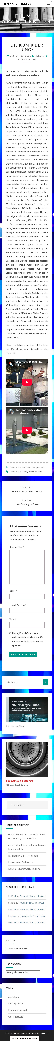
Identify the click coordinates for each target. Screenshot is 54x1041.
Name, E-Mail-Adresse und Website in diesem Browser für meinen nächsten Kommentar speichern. (27, 639)
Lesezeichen (17, 805)
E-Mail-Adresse (17, 604)
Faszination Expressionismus (23, 855)
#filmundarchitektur (17, 784)
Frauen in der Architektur (21, 862)
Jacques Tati (38, 467)
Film (24, 471)
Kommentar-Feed (17, 1010)
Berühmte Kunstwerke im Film (24, 868)
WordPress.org (15, 1016)
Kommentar (16, 547)
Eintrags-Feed (15, 1003)
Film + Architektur (16, 3)
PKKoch (39, 56)
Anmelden (13, 996)
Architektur (15, 471)
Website (13, 618)
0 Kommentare (27, 59)
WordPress (42, 1033)
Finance (12, 915)
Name (13, 590)
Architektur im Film (19, 467)
